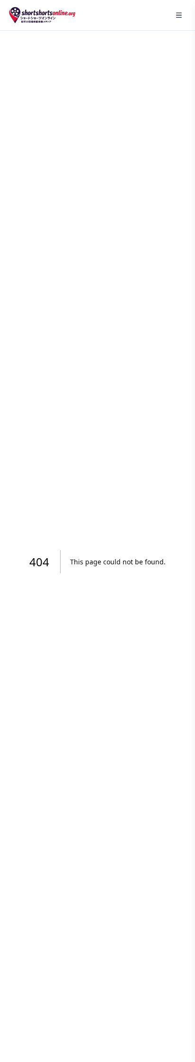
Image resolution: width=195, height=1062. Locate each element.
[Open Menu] (178, 15)
